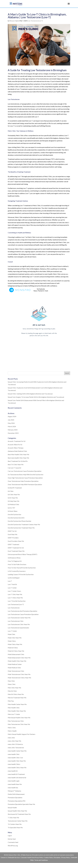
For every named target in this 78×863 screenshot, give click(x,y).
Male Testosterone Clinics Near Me (19, 678)
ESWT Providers (13, 538)
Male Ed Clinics (13, 648)
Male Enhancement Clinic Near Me (19, 658)
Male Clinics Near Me (15, 644)
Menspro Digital (14, 21)
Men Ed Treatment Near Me (17, 697)
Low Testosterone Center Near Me (19, 618)
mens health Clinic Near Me (17, 761)
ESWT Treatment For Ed (16, 548)
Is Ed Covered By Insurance (16, 571)
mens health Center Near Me (17, 751)
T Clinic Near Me (13, 817)
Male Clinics (12, 641)
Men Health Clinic (14, 708)
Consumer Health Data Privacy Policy (32, 857)
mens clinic (11, 737)
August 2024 (12, 416)
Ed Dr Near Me (13, 498)
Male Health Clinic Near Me (17, 661)
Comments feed (13, 842)
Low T (10, 581)
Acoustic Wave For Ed (15, 444)
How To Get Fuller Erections (17, 564)
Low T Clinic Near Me (15, 594)
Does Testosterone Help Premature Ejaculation (23, 481)
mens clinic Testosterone (16, 747)
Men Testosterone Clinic (16, 721)
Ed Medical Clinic (13, 504)
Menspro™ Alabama (14, 791)
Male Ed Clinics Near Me (16, 651)
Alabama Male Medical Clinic (17, 451)
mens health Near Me (15, 784)
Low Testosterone (14, 608)
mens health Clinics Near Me (17, 767)
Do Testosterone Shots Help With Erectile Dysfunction (25, 474)
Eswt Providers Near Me (16, 541)
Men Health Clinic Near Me (17, 711)
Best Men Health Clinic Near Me (18, 454)
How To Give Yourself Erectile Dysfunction (22, 568)
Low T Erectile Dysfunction (16, 601)
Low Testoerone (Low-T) (35, 21)
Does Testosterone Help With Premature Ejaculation (25, 484)
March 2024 (12, 426)
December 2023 (13, 433)
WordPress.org (13, 845)
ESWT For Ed (12, 531)
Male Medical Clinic (14, 667)
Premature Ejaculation (15, 797)
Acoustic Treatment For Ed (16, 441)
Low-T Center (12, 631)
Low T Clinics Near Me (15, 598)
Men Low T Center (14, 714)
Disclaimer (57, 857)
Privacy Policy (65, 857)
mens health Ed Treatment (16, 774)
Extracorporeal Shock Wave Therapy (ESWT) (22, 554)
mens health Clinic (14, 754)
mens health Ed (13, 771)
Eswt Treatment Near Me (16, 551)
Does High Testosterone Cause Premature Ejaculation (25, 478)
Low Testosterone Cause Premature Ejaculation (23, 614)
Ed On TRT (11, 508)
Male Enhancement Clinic (16, 654)
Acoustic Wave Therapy (15, 448)
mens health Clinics (14, 764)
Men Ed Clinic (12, 691)
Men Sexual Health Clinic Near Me (19, 717)
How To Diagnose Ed (14, 561)
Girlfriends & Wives (14, 558)
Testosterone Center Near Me (17, 821)
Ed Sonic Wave (12, 511)
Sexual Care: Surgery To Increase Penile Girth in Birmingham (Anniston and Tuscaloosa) (36, 397)
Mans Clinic (12, 684)
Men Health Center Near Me (17, 704)
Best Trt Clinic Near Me (15, 464)
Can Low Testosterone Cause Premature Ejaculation (24, 471)
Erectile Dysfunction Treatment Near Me (21, 528)
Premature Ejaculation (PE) (16, 801)
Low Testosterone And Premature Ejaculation (22, 611)
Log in (10, 835)
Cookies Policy (48, 857)
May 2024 (11, 423)
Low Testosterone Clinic (15, 621)
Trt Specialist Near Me (15, 827)
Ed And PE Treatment (15, 488)
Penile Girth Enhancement (16, 794)
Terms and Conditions (41, 860)
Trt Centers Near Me (14, 824)
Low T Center (12, 588)
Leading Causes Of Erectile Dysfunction (21, 574)
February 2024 (12, 430)
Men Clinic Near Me (14, 688)
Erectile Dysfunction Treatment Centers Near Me (24, 524)
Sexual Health (12, 807)
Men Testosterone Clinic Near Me (19, 724)
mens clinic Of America (15, 744)
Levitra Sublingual (13, 578)
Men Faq (11, 701)
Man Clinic (11, 681)
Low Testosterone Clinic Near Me (19, 624)
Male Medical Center (15, 664)
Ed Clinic (11, 491)
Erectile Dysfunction (14, 514)
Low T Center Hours (14, 591)
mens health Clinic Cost (15, 757)
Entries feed (12, 839)
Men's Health (12, 731)
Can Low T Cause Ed (14, 468)
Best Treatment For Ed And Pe (17, 461)
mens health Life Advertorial (17, 777)
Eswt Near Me (12, 534)
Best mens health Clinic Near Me (18, 458)
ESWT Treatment (13, 544)
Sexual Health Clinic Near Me (17, 811)
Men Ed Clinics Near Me (16, 694)
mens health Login (13, 781)
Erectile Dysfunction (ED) (16, 518)
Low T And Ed (12, 584)
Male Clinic (11, 634)
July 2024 (11, 420)
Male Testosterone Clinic (16, 671)
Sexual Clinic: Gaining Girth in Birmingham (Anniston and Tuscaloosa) (30, 394)
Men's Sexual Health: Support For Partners (21, 734)
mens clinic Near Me (14, 741)
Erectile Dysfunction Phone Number (19, 521)
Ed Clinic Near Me (14, 494)
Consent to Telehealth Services (10, 857)
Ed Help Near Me (13, 501)
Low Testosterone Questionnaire (18, 628)
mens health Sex (13, 787)
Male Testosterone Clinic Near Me (19, 674)
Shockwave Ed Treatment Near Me (19, 814)
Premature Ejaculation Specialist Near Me (21, 804)
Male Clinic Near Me (14, 638)
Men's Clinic (12, 727)
